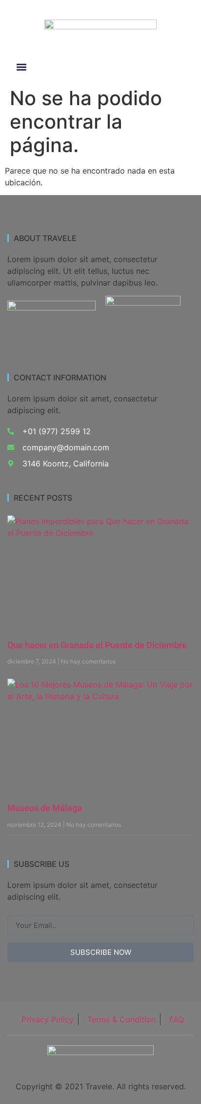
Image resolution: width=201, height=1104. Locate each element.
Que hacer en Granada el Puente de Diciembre (97, 645)
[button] (22, 67)
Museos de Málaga (44, 808)
